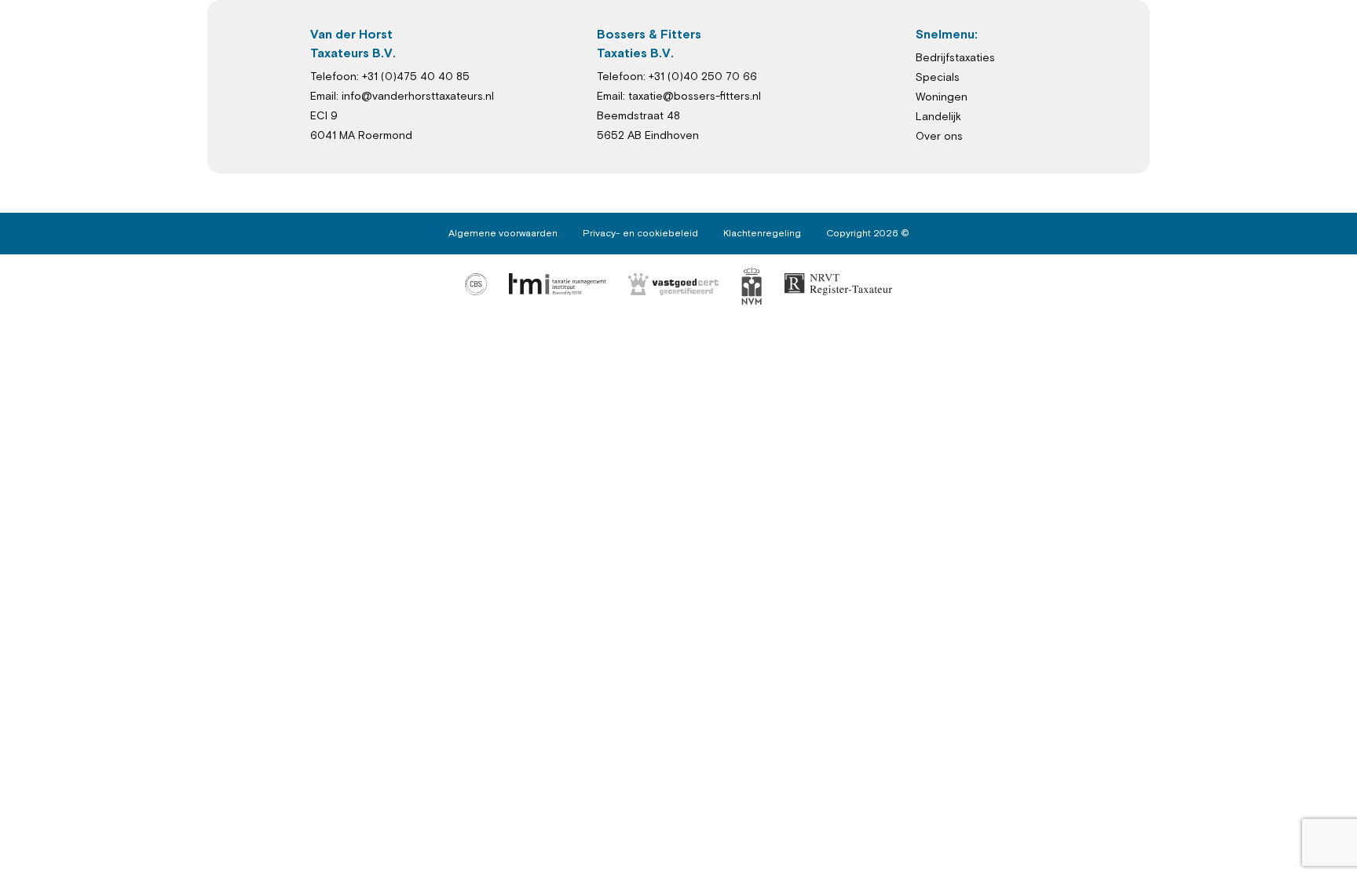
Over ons (939, 136)
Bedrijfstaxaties (955, 58)
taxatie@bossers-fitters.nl (694, 96)
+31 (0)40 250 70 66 (703, 76)
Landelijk (938, 116)
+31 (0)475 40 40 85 (416, 76)
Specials (938, 77)
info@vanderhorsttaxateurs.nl (418, 96)
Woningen (941, 97)
